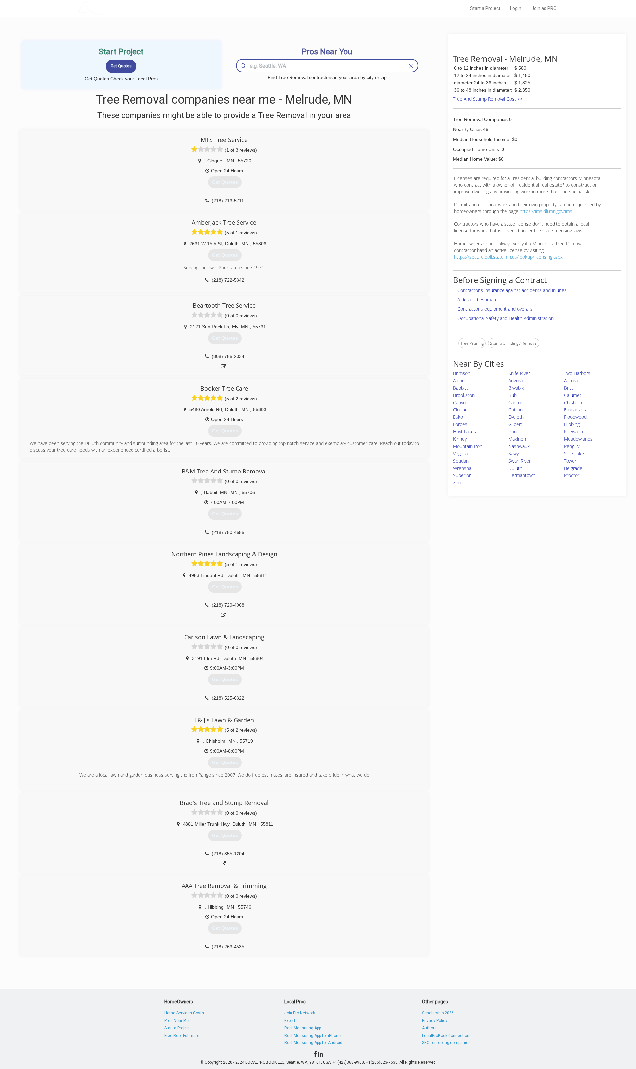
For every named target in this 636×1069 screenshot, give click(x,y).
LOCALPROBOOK (116, 8)
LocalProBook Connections (447, 1035)
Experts (291, 1020)
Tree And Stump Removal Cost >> (488, 99)
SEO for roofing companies (446, 1042)
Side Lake (574, 453)
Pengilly (571, 446)
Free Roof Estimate (181, 1035)
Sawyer (515, 453)
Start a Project (485, 8)
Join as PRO (543, 8)
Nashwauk (519, 446)
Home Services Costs (184, 1013)
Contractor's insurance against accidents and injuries (512, 290)
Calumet (572, 395)
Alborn (459, 380)
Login (515, 8)
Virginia (460, 453)
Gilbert (515, 424)
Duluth (515, 468)
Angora (515, 380)
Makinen (517, 439)
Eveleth (516, 417)
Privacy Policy (434, 1020)
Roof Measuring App (302, 1028)
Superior (462, 475)
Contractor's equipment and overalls (495, 309)
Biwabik (516, 388)
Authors (429, 1028)
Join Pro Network (299, 1013)
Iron (512, 431)
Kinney (460, 439)
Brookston (464, 395)
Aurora (571, 380)
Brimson (461, 373)
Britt (568, 388)
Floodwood (575, 417)
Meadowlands (578, 439)
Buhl (513, 395)
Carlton (515, 402)
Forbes (460, 424)
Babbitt (460, 388)
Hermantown (521, 475)
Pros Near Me (176, 1020)
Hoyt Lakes (464, 431)
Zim (457, 482)
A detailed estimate (477, 299)
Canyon (460, 402)
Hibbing (572, 424)
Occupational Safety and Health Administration (505, 318)
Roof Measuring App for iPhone (312, 1035)
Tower (570, 461)
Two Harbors (577, 373)
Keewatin (573, 431)
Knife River (519, 373)
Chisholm (573, 402)
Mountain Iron (467, 446)
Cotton (515, 410)
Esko (458, 417)
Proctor (571, 475)
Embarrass (575, 410)
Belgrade (573, 468)
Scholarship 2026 (438, 1013)
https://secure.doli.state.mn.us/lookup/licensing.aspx (508, 257)
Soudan (461, 461)
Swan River (519, 461)
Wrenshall (463, 468)
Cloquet (461, 410)
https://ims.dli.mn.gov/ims (546, 211)
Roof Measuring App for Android (313, 1042)
